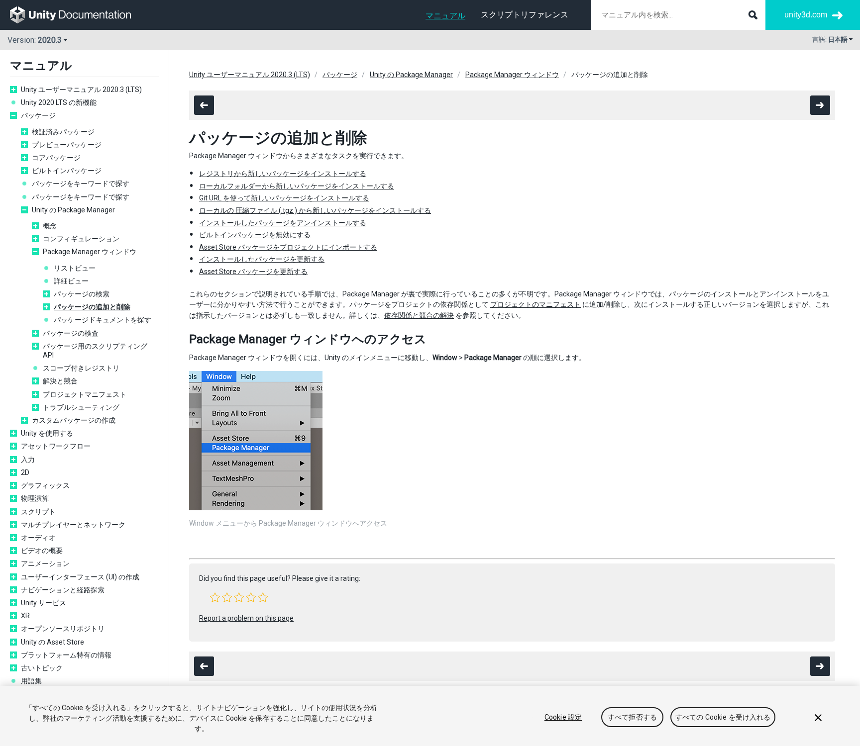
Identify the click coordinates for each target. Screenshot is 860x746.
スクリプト (38, 512)
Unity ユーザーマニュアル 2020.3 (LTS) (81, 89)
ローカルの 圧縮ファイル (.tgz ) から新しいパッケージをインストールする (315, 210)
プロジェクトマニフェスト (84, 394)
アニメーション (45, 563)
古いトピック (42, 668)
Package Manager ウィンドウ (89, 252)
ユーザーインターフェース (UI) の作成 (80, 577)
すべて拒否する (632, 717)
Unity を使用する (47, 433)
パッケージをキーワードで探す (80, 183)
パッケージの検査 (71, 333)
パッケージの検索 (81, 294)
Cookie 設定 (563, 717)
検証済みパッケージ (63, 132)
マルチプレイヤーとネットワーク (73, 525)
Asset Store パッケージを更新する (253, 272)
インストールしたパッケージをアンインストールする (282, 223)
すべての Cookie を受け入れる (723, 717)
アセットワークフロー (56, 446)
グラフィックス (45, 485)
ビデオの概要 (42, 551)
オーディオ (38, 538)
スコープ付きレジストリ (81, 368)
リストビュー (75, 268)
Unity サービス (43, 603)
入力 (28, 460)
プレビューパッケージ (67, 145)
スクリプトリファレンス (524, 14)
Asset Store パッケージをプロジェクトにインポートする (288, 247)
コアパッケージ (56, 158)
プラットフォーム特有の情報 (66, 655)
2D (25, 472)
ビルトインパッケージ (67, 171)
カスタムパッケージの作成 (73, 420)
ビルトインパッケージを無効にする (255, 235)
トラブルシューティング (81, 407)
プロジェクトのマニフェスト (535, 304)
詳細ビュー (71, 281)
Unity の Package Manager (73, 210)
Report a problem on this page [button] (246, 618)
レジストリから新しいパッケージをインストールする (282, 174)
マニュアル (445, 15)
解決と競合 (60, 381)
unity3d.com (805, 14)
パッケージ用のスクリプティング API (95, 350)
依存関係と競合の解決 (419, 315)
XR (25, 616)
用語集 (31, 681)
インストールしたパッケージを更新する (261, 259)
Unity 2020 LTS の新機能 (59, 102)
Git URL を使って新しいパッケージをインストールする (284, 198)
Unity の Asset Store (52, 642)
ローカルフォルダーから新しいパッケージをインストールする (296, 186)
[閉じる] (818, 718)
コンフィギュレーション (81, 239)
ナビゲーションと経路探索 (63, 590)
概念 (50, 226)
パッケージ (38, 115)
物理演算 (35, 498)
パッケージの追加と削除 (92, 307)
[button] (215, 597)
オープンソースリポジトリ (63, 629)
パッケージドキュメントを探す (102, 320)
